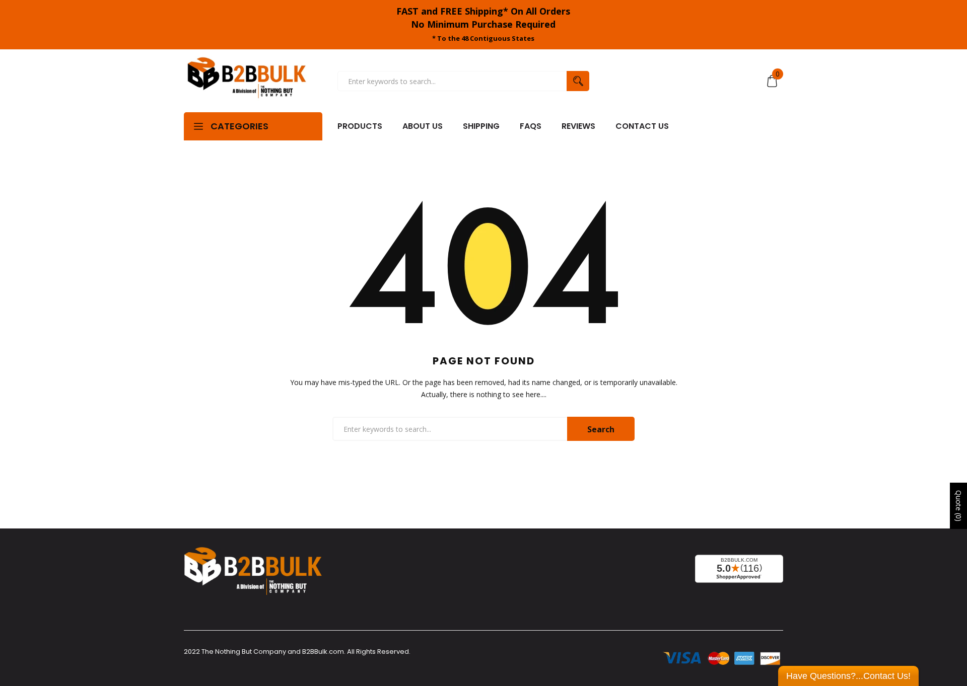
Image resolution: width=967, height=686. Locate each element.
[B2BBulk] (247, 81)
